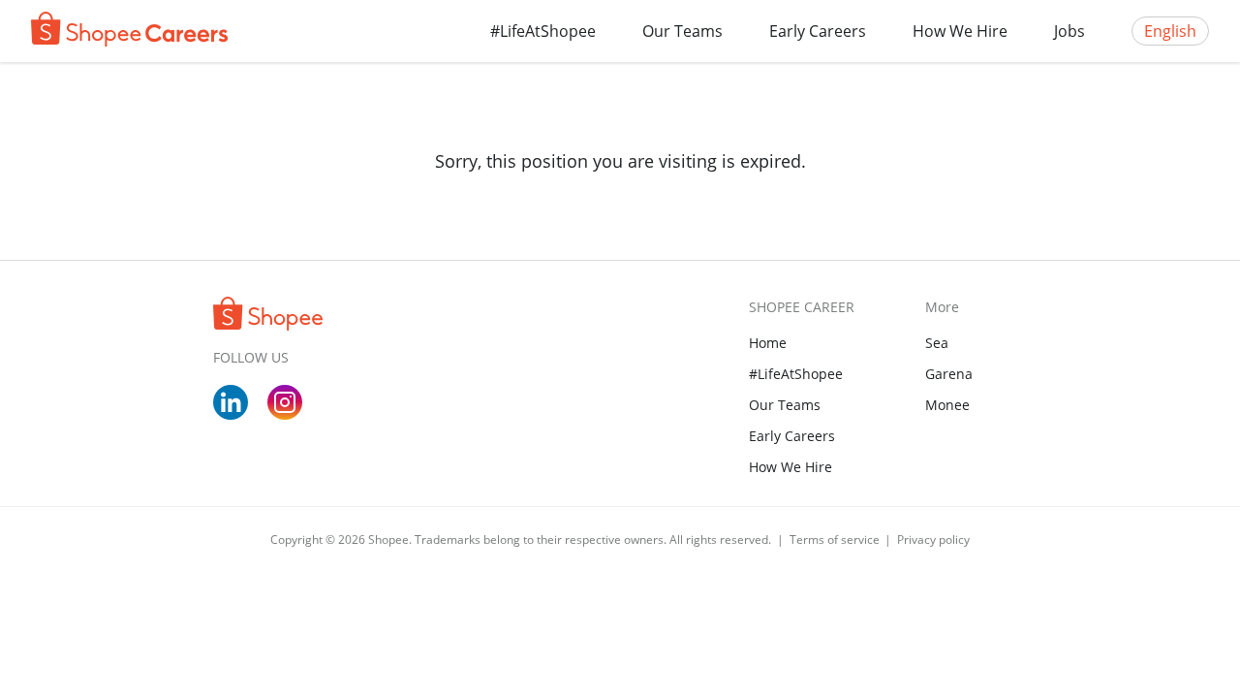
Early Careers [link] (792, 436)
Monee (947, 405)
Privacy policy (933, 539)
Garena (949, 374)
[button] (682, 31)
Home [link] (768, 342)
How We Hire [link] (790, 467)
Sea (936, 342)
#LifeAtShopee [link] (796, 374)
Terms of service (836, 539)
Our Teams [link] (785, 405)
